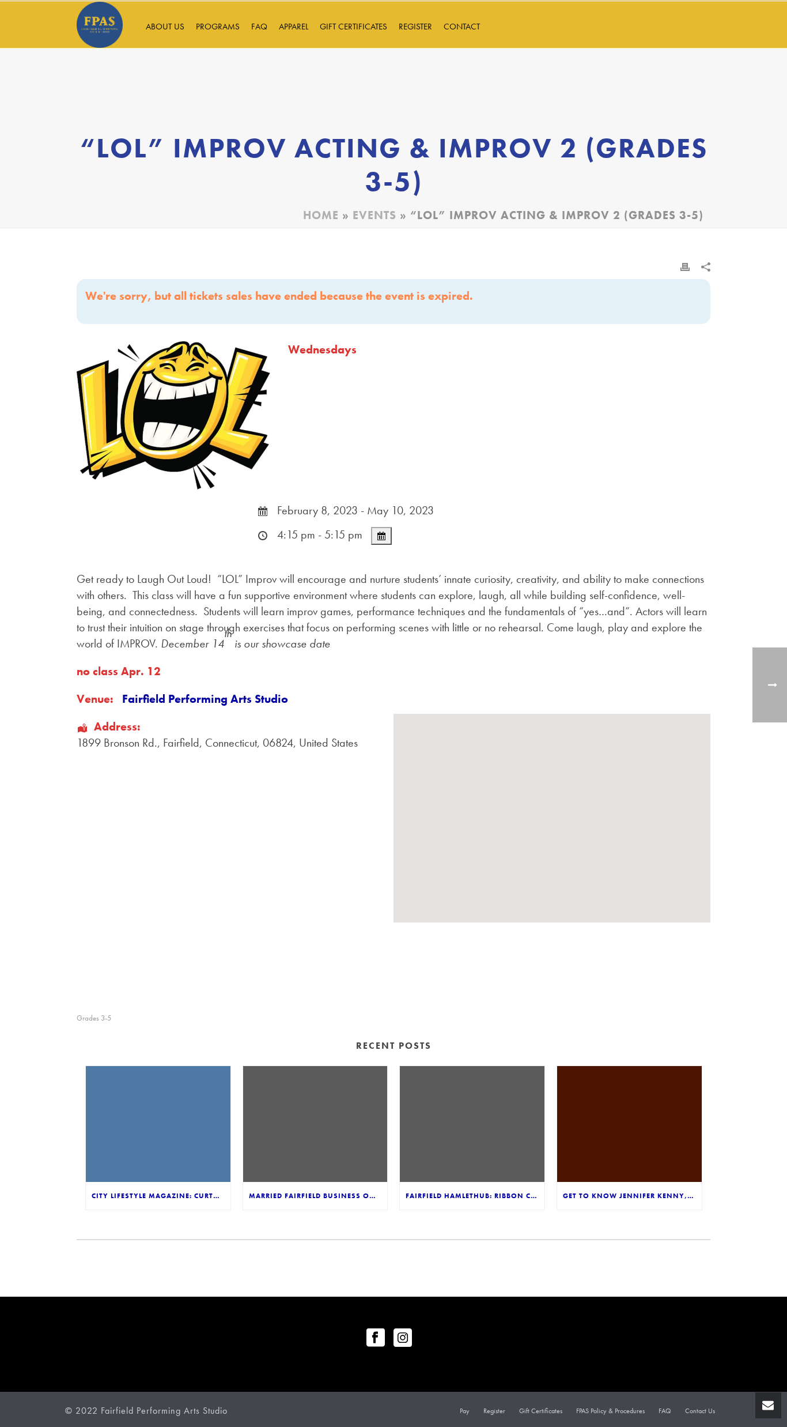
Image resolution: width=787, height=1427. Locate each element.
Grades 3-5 (94, 1018)
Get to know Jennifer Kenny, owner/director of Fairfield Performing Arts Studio (632, 1195)
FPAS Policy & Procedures (610, 1410)
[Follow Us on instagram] (403, 1338)
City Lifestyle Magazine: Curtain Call (161, 1195)
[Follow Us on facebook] (375, 1338)
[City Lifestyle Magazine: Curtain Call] (158, 1124)
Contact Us (700, 1410)
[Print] (685, 265)
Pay (465, 1410)
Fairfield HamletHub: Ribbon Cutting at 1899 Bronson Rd (475, 1195)
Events (374, 215)
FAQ (259, 26)
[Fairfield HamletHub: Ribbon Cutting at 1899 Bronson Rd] (472, 1124)
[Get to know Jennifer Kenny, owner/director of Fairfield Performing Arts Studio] (629, 1124)
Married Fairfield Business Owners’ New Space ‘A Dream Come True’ (318, 1195)
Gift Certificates (353, 26)
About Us (165, 26)
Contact (462, 26)
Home (321, 215)
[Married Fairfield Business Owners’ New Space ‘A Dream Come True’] (315, 1124)
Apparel (293, 26)
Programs (218, 26)
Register (415, 26)
